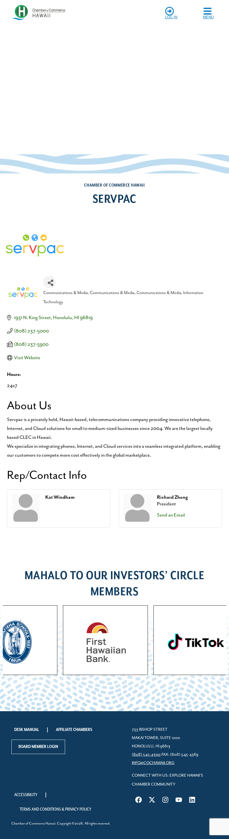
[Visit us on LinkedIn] (192, 799)
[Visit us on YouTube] (178, 799)
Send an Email (171, 515)
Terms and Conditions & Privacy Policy (55, 809)
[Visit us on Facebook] (138, 799)
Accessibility (25, 795)
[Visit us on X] (152, 799)
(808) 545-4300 (146, 754)
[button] (9, 640)
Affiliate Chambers (74, 729)
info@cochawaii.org (153, 763)
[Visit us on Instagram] (165, 799)
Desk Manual (26, 729)
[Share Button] (49, 282)
